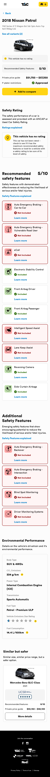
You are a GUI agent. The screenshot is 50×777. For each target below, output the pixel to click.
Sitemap (36, 770)
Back (8, 13)
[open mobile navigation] (5, 4)
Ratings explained (12, 127)
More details (25, 716)
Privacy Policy (15, 770)
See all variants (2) (12, 33)
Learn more (20, 217)
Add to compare (27, 91)
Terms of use (27, 770)
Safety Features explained (16, 196)
